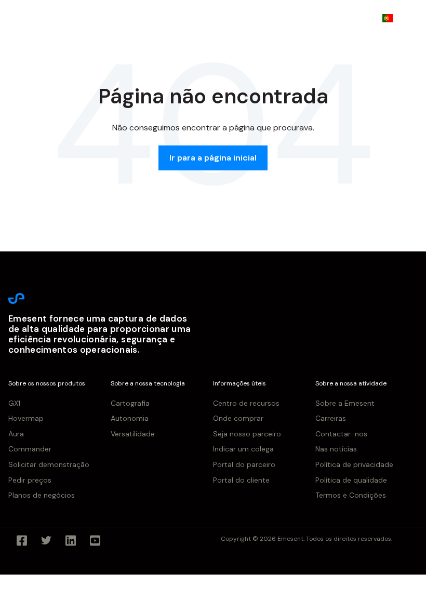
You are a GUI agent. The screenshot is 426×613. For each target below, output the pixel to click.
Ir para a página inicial (213, 157)
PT (403, 17)
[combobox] (395, 18)
